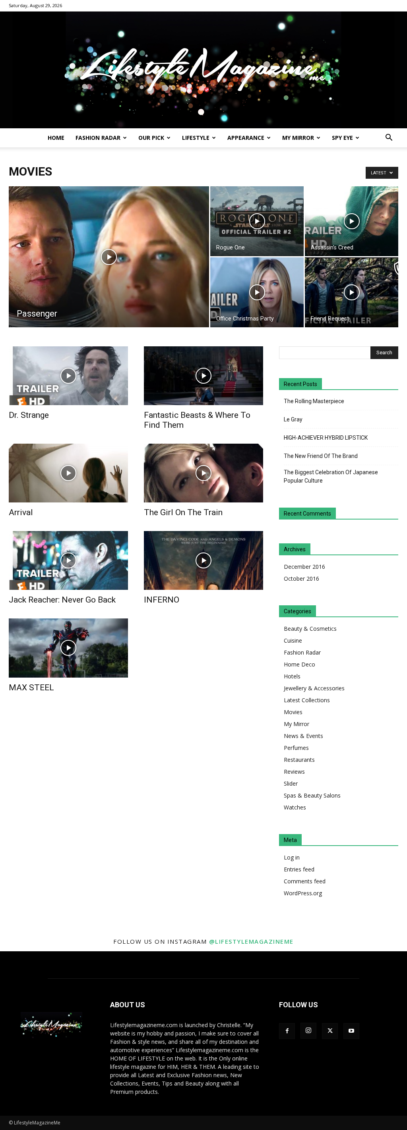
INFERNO (161, 600)
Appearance (245, 137)
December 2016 (304, 566)
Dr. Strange (29, 415)
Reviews (294, 771)
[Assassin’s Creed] (351, 221)
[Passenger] (109, 272)
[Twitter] (330, 1031)
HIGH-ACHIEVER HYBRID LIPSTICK (326, 438)
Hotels (292, 676)
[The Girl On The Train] (203, 473)
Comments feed (305, 881)
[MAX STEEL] (68, 647)
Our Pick (151, 137)
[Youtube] (351, 1031)
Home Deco (299, 664)
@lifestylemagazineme (251, 941)
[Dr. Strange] (68, 375)
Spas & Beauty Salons (312, 795)
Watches (295, 807)
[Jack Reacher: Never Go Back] (68, 560)
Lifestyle (195, 137)
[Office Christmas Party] (257, 292)
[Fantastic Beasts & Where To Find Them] (203, 375)
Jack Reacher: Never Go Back (62, 600)
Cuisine (293, 640)
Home (56, 137)
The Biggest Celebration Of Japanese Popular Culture (331, 476)
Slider (291, 783)
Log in (292, 857)
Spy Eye (342, 137)
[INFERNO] (203, 560)
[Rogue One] (257, 221)
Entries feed (299, 869)
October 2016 (301, 578)
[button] (388, 138)
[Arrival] (68, 473)
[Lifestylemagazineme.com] (203, 70)
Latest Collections (307, 700)
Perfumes (296, 747)
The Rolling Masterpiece (314, 401)
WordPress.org (303, 893)
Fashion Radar (98, 137)
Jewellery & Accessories (314, 688)
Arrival (21, 512)
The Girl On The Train (183, 512)
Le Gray (293, 419)
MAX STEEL (31, 687)
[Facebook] (287, 1031)
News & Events (303, 736)
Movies (293, 712)
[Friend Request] (351, 292)
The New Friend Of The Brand (321, 456)
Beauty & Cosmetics (310, 628)
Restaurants (299, 759)
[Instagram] (308, 1031)
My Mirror (298, 137)
